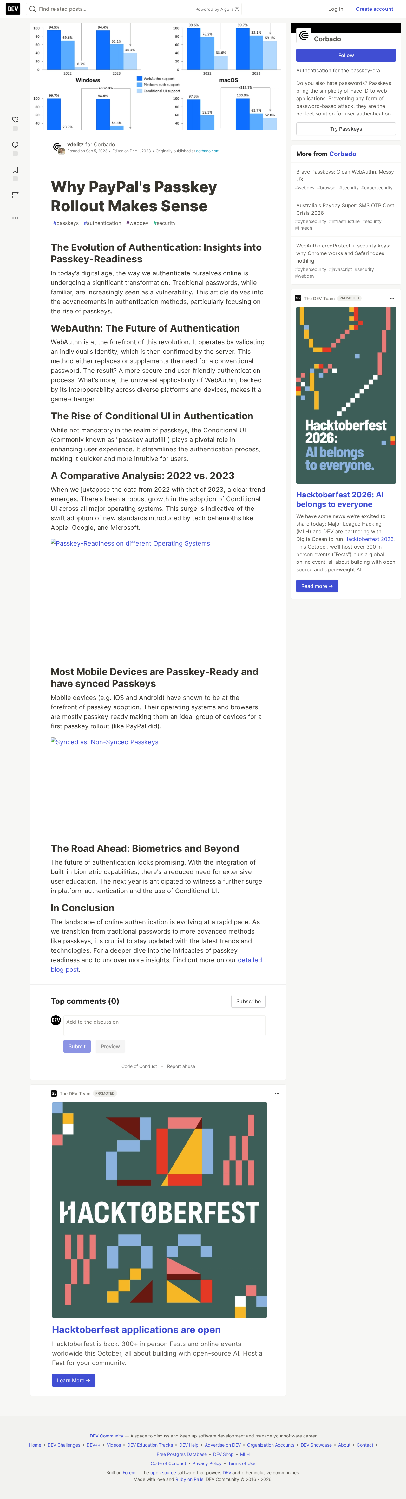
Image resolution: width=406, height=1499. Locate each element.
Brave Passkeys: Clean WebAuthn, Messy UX (344, 179)
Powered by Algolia (215, 9)
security (165, 223)
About (344, 1445)
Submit (77, 1046)
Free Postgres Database (182, 1454)
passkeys (66, 223)
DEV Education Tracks (150, 1445)
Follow (346, 55)
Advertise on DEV (223, 1445)
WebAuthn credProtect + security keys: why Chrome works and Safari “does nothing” (342, 260)
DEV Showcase (316, 1445)
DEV (227, 1472)
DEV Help (189, 1445)
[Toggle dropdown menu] (277, 1093)
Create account (374, 9)
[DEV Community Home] (13, 9)
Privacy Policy (207, 1463)
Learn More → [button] (73, 1380)
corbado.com (207, 150)
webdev (137, 223)
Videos (114, 1445)
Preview (110, 1046)
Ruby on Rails (189, 1479)
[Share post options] (15, 218)
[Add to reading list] (15, 173)
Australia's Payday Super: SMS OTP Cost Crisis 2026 (344, 216)
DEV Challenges (64, 1445)
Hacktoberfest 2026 (368, 539)
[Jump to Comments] (15, 148)
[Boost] (15, 194)
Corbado (104, 144)
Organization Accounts (270, 1445)
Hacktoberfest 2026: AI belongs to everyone (340, 499)
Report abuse (181, 1066)
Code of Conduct (139, 1066)
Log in (335, 9)
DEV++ (94, 1445)
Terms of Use (241, 1463)
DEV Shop (223, 1454)
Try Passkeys (346, 129)
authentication (102, 223)
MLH (245, 1454)
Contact (365, 1445)
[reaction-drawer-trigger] (15, 123)
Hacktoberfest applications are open (136, 1329)
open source (163, 1472)
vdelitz (75, 144)
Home (35, 1445)
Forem (129, 1472)
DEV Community (106, 1435)
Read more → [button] (317, 586)
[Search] (32, 9)
